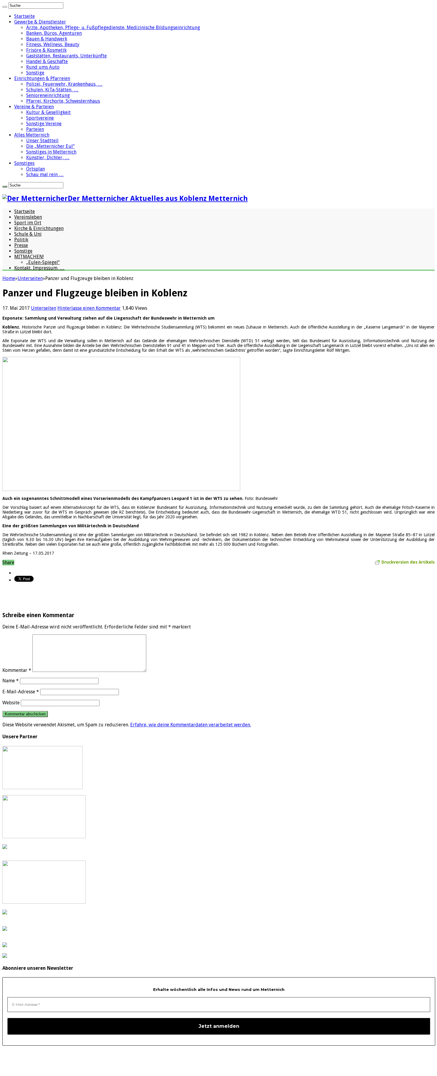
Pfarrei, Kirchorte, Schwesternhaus (63, 101)
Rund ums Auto (42, 67)
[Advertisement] (72, 597)
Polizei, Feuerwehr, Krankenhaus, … (64, 84)
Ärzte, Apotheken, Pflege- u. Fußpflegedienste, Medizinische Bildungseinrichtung (113, 27)
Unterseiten (30, 278)
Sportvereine (40, 118)
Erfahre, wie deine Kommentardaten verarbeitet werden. (190, 725)
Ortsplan (35, 169)
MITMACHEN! (29, 256)
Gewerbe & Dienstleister (40, 22)
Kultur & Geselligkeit (48, 112)
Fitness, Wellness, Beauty (52, 44)
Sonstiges (24, 163)
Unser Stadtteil (42, 140)
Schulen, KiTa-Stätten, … (52, 90)
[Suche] (4, 7)
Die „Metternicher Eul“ (50, 146)
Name (10, 681)
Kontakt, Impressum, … (39, 268)
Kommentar (16, 670)
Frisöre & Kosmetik (46, 50)
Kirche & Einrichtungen (39, 228)
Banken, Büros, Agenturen (54, 33)
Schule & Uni (28, 234)
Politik (21, 240)
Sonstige (35, 73)
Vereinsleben (28, 217)
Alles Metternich (31, 135)
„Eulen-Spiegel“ (43, 262)
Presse (21, 245)
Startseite (24, 16)
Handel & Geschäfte (47, 61)
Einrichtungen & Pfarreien (42, 78)
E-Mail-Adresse (20, 692)
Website (11, 703)
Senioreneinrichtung (48, 95)
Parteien (35, 129)
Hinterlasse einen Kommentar (89, 308)
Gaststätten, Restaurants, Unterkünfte (66, 56)
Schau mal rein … (45, 174)
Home (8, 278)
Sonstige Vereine (44, 123)
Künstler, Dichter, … (48, 157)
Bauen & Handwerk (46, 39)
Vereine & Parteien (34, 107)
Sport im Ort (27, 223)
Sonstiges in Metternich (51, 152)
